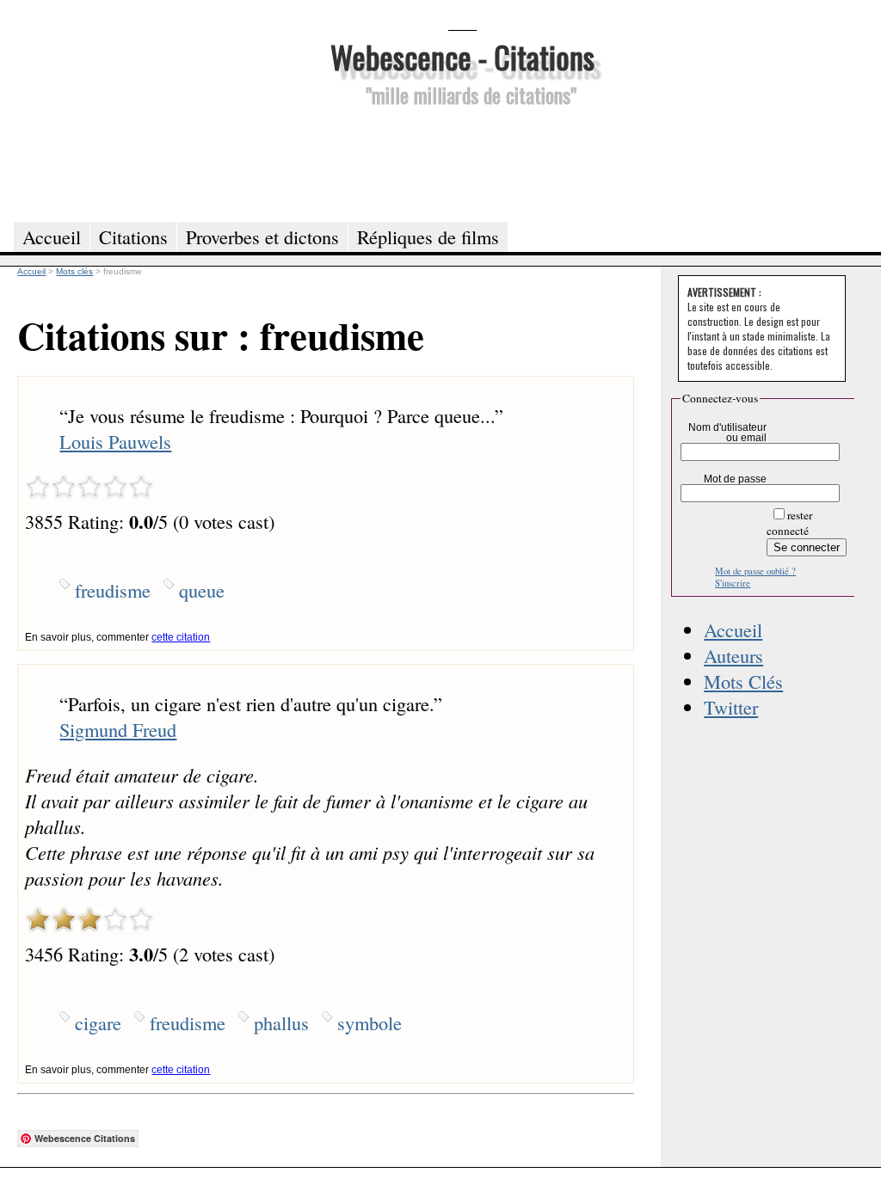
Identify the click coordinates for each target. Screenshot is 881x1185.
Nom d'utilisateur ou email (727, 432)
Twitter (731, 707)
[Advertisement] (462, 161)
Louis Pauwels (115, 441)
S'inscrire (732, 583)
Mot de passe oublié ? (755, 571)
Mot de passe (735, 479)
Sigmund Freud (117, 729)
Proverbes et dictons (262, 236)
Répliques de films (428, 236)
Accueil (733, 629)
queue (202, 590)
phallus (281, 1022)
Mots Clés (743, 681)
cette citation (180, 637)
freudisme (113, 590)
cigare (98, 1022)
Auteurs (733, 655)
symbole (369, 1022)
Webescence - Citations (462, 56)
